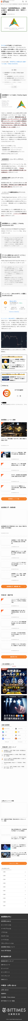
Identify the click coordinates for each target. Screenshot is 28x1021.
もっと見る (14, 86)
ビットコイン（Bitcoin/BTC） (8, 318)
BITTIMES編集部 (19, 390)
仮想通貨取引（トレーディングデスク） (16, 76)
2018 (4, 901)
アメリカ (3, 45)
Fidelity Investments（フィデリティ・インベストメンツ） (13, 404)
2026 (4, 871)
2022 (4, 886)
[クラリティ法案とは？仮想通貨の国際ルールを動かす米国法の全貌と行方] (14, 693)
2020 (4, 894)
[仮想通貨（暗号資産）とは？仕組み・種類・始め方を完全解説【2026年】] (14, 796)
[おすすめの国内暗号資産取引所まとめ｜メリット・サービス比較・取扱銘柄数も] (14, 720)
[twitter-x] (17, 396)
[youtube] (20, 396)
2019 (4, 898)
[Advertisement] (14, 36)
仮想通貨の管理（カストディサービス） (16, 78)
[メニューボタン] (26, 1)
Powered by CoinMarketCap (14, 311)
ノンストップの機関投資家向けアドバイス (16, 80)
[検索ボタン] (23, 1)
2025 (4, 875)
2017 (4, 905)
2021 (4, 890)
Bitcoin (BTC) (13, 301)
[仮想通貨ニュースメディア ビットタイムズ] (5, 1)
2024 (4, 879)
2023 (4, 883)
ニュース (4, 14)
